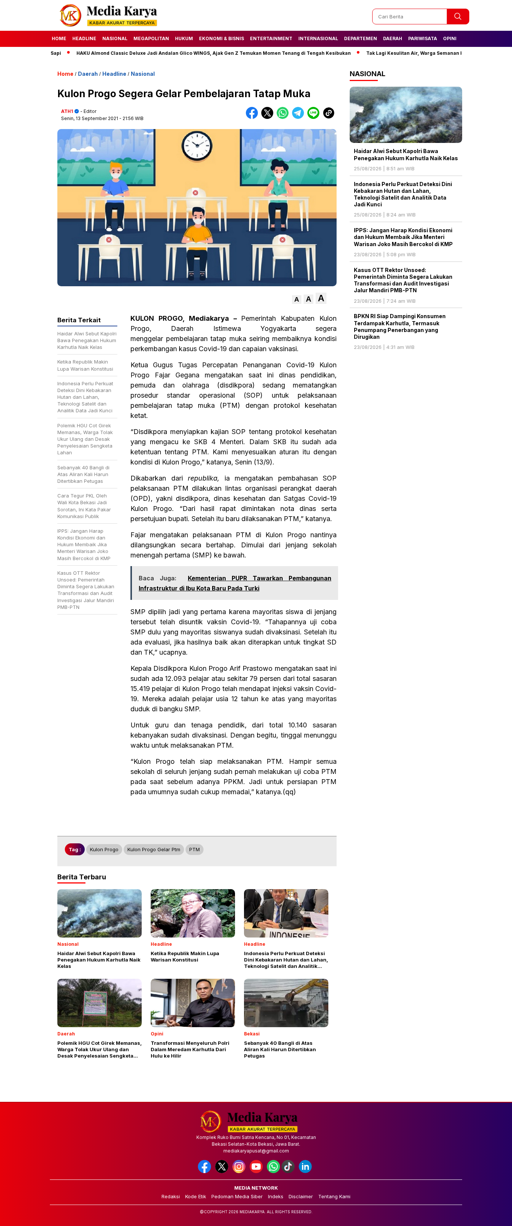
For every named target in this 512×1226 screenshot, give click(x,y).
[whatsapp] (273, 1171)
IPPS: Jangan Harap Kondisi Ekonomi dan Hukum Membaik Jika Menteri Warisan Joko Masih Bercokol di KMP (403, 237)
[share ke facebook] (253, 117)
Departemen (360, 38)
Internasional (318, 38)
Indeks (275, 1196)
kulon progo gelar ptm (153, 849)
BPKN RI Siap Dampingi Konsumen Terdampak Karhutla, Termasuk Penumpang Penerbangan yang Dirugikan (400, 326)
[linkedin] (306, 1171)
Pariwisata (422, 38)
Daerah (392, 38)
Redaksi (171, 1196)
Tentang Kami (334, 1196)
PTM (194, 849)
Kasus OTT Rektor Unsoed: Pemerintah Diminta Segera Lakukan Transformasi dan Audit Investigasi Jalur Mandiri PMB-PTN (403, 280)
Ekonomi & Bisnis (221, 38)
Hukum (184, 38)
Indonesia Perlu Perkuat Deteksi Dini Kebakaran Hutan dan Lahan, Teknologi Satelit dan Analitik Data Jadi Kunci (403, 194)
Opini (450, 38)
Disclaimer (301, 1196)
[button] (296, 299)
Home (59, 38)
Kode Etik (195, 1196)
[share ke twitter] (269, 117)
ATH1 (67, 111)
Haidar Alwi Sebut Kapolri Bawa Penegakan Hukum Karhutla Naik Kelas (406, 154)
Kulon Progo (104, 849)
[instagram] (240, 1171)
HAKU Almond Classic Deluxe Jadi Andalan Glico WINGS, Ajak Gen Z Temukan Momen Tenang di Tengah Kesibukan (186, 53)
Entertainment (271, 38)
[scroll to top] (490, 1214)
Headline (84, 38)
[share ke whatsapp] (284, 117)
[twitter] (223, 1171)
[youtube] (257, 1171)
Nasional (114, 38)
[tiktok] (289, 1171)
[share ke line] (315, 117)
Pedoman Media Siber (237, 1196)
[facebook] (206, 1171)
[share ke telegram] (299, 117)
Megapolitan (151, 38)
